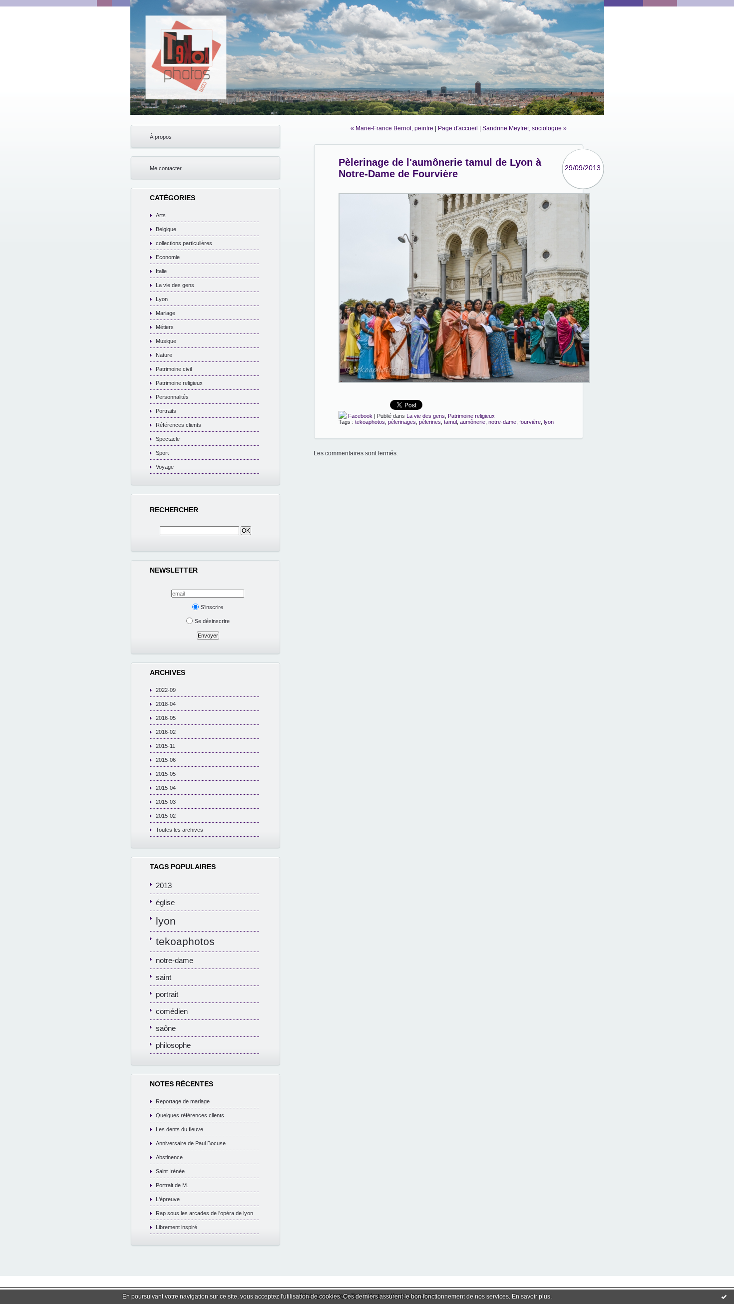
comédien (172, 1011)
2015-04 (166, 788)
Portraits (166, 411)
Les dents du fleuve (179, 1129)
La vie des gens (175, 285)
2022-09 (166, 690)
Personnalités (172, 397)
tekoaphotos (185, 942)
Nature (164, 355)
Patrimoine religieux (179, 383)
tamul (450, 422)
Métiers (165, 327)
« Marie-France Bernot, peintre (392, 128)
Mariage (165, 313)
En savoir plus (531, 1296)
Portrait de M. (172, 1185)
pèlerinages (402, 422)
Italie (161, 271)
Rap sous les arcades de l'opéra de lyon (204, 1213)
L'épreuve (168, 1199)
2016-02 (166, 732)
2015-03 (166, 802)
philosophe (173, 1045)
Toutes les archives (179, 830)
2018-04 (166, 704)
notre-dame (174, 960)
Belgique (166, 229)
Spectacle (168, 439)
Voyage (165, 467)
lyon (166, 921)
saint (163, 977)
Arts (161, 215)
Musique (166, 341)
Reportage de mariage (183, 1101)
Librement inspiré (176, 1227)
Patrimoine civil (174, 369)
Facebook (359, 416)
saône (166, 1028)
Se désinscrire (212, 621)
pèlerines (430, 422)
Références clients (178, 425)
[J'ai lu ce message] (724, 1297)
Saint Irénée (170, 1171)
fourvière (530, 422)
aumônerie (472, 422)
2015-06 (166, 760)
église (165, 902)
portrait (167, 994)
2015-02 (166, 816)
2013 (164, 885)
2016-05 (166, 718)
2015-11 (165, 746)
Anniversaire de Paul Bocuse (191, 1143)
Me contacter (166, 168)
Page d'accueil (458, 128)
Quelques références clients (190, 1115)
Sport (162, 453)
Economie (168, 257)
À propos (161, 137)
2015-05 (166, 774)
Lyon (162, 299)
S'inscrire (212, 607)
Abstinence (169, 1157)
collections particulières (184, 243)
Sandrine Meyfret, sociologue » (524, 128)
